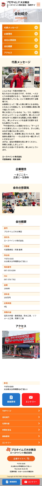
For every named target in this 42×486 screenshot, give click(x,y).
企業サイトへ (19, 458)
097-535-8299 (9, 270)
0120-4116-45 (22, 469)
